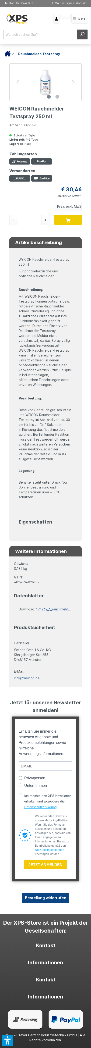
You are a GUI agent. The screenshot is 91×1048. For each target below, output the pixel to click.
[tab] (45, 945)
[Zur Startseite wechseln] (17, 19)
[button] (7, 1040)
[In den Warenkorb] (68, 220)
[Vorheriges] (17, 82)
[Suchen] (82, 34)
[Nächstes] (73, 82)
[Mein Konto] (56, 18)
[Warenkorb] (60, 17)
